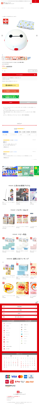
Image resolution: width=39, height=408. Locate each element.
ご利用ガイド (19, 313)
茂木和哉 (25, 329)
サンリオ (25, 338)
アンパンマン (25, 336)
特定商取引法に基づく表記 (10, 397)
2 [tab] (24, 177)
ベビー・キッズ (8, 328)
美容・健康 (7, 348)
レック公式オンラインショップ (19, 394)
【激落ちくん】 (26, 324)
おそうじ (7, 330)
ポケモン (25, 343)
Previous (2, 35)
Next (37, 35)
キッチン (7, 339)
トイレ (7, 337)
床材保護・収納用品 (9, 346)
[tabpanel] (10, 171)
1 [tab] (23, 177)
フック (7, 344)
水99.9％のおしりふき (26, 331)
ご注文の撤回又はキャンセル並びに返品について (13, 396)
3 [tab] (25, 177)
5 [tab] (27, 177)
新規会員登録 (19, 306)
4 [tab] (26, 177)
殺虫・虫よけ (8, 332)
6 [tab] (27, 177)
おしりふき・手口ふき (8, 323)
